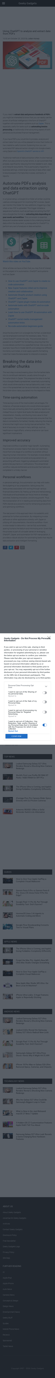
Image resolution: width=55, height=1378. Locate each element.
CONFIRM (16, 736)
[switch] (45, 692)
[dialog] (27, 689)
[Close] (49, 638)
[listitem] (27, 686)
